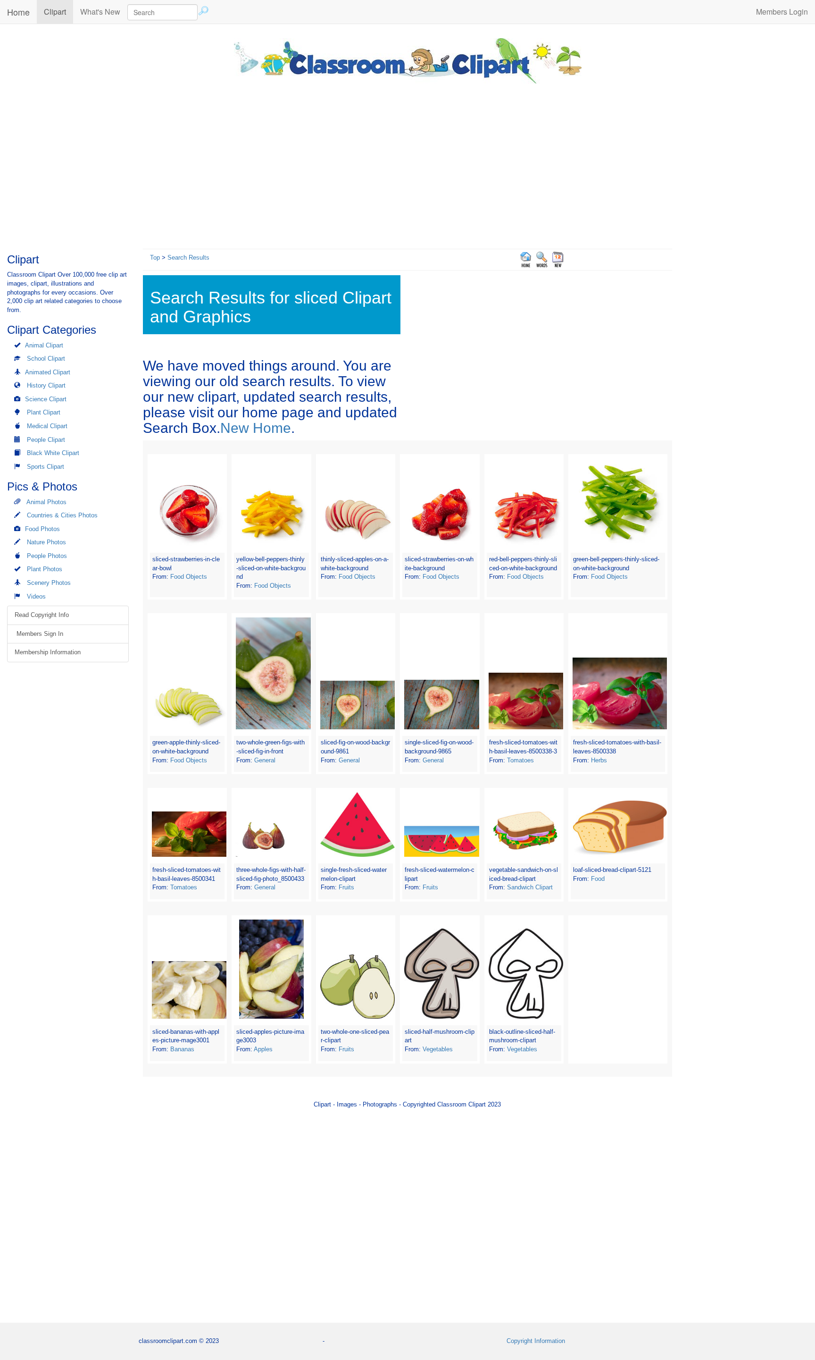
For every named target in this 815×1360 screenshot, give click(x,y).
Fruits (346, 887)
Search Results (188, 257)
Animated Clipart (47, 372)
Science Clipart (46, 399)
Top (155, 257)
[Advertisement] (407, 164)
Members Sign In (39, 633)
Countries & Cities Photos (62, 515)
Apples (263, 1049)
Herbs (599, 760)
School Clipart (46, 358)
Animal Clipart (44, 345)
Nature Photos (46, 542)
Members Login (782, 11)
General (264, 760)
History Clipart (46, 385)
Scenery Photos (49, 582)
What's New (100, 11)
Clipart (58, 11)
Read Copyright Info (42, 614)
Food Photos (42, 528)
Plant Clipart (43, 412)
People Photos (47, 555)
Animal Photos (46, 502)
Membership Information (48, 652)
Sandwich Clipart (530, 887)
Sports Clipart (45, 466)
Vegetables (438, 1049)
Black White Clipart (53, 452)
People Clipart (46, 439)
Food (598, 878)
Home (18, 12)
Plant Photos (44, 569)
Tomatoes (520, 760)
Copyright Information (536, 1340)
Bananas (182, 1049)
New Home (255, 428)
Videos (36, 596)
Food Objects (188, 576)
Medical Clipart (47, 426)
